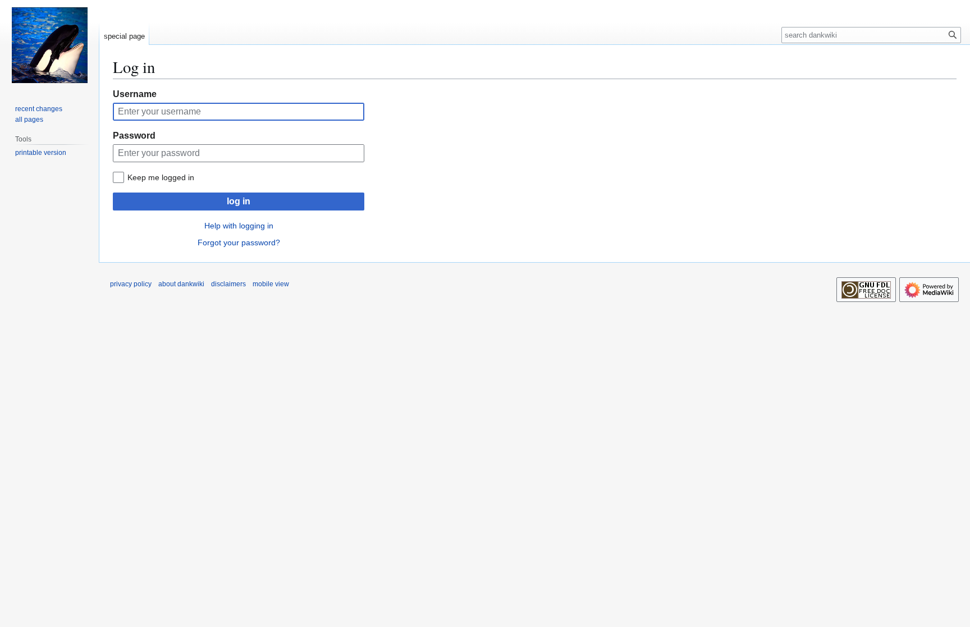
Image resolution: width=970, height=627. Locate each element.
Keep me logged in (160, 177)
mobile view (271, 284)
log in (238, 201)
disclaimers (228, 284)
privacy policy (131, 284)
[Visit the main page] (49, 45)
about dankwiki (181, 284)
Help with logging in (238, 225)
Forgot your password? (239, 242)
